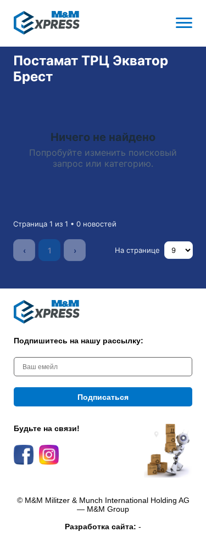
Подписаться (103, 397)
